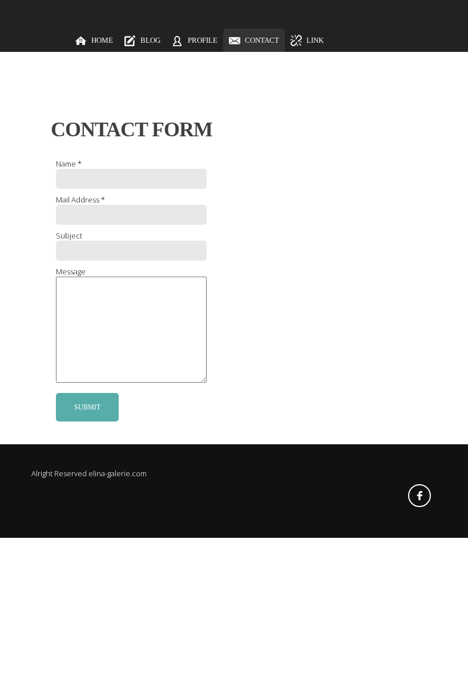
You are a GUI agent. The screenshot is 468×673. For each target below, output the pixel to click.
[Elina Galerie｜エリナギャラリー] (39, 40)
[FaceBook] (419, 495)
